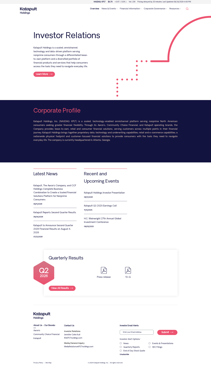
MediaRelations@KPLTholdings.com (78, 347)
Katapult (37, 338)
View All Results (60, 288)
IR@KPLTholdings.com (73, 338)
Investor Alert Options (130, 339)
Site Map (48, 363)
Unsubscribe (124, 354)
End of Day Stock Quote (134, 351)
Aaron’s (36, 331)
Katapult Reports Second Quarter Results (54, 213)
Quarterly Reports (131, 347)
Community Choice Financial (46, 334)
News (126, 344)
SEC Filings (157, 347)
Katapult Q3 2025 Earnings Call (100, 206)
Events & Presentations (162, 344)
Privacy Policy (38, 363)
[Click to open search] (187, 9)
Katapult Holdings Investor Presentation (104, 193)
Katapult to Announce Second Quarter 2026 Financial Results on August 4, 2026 (53, 229)
